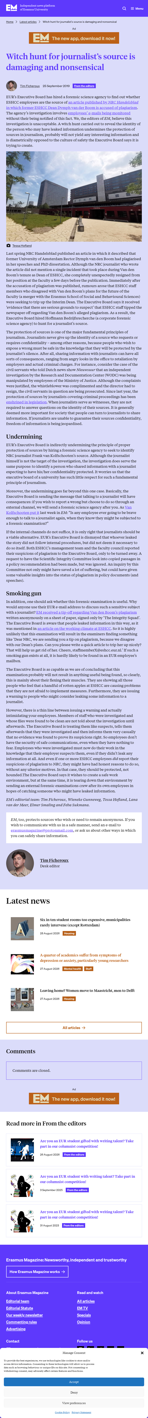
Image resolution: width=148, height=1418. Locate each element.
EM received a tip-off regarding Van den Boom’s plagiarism (86, 612)
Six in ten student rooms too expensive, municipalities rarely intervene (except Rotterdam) (85, 922)
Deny (74, 1392)
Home (9, 22)
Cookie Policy (62, 1412)
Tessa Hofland (22, 245)
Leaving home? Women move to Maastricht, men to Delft (87, 990)
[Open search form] (124, 8)
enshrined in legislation (26, 402)
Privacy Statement (81, 1412)
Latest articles (28, 22)
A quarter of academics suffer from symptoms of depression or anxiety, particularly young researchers (84, 958)
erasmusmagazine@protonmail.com (42, 830)
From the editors (84, 86)
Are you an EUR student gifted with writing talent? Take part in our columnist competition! (87, 1144)
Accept (74, 1382)
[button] (142, 1353)
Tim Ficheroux (30, 85)
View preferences (74, 1403)
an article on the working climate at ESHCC (74, 628)
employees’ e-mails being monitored (99, 113)
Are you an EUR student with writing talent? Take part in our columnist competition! (87, 1179)
